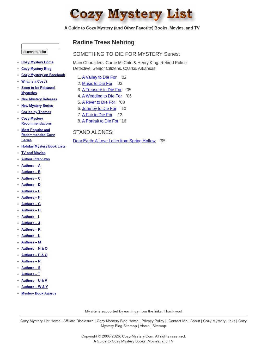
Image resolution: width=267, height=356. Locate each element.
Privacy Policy (153, 321)
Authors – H (30, 210)
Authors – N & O (34, 248)
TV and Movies (33, 153)
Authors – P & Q (34, 255)
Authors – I (30, 217)
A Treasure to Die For (102, 90)
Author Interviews (35, 159)
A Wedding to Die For (102, 96)
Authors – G (31, 204)
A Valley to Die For (99, 77)
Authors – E (30, 191)
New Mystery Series (37, 106)
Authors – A (30, 166)
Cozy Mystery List (133, 14)
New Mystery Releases (39, 99)
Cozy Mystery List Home (40, 321)
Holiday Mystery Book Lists (43, 146)
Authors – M (31, 242)
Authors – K (30, 229)
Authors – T (30, 274)
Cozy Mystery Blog (36, 69)
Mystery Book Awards (38, 293)
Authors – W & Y (34, 287)
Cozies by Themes (36, 112)
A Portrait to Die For (100, 121)
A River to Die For (98, 102)
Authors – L (30, 236)
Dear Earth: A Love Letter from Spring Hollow (114, 141)
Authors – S (30, 268)
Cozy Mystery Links (219, 321)
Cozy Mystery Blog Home (117, 321)
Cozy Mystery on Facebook (43, 75)
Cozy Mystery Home (37, 62)
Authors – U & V (34, 281)
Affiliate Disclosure (78, 321)
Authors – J (30, 223)
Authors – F (30, 197)
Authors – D (30, 185)
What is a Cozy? (34, 81)
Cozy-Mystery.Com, (138, 336)
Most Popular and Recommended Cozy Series (38, 135)
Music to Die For (97, 83)
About (195, 321)
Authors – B (30, 172)
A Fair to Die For (97, 115)
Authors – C (30, 178)
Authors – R (30, 261)
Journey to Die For (99, 108)
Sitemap (159, 326)
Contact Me (177, 321)
